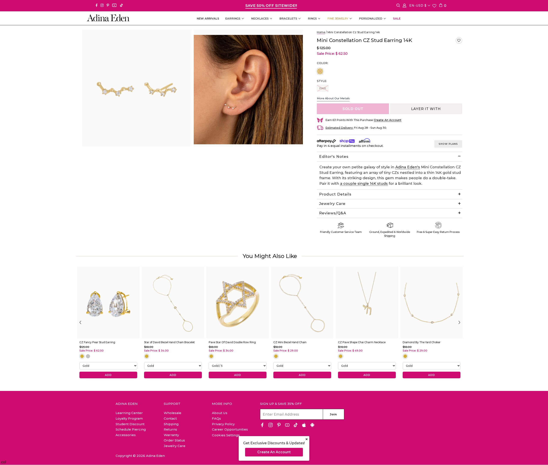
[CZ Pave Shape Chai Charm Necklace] (367, 302)
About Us (219, 413)
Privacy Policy (223, 424)
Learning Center (129, 413)
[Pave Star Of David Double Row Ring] (237, 302)
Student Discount (130, 424)
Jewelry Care (332, 203)
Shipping (171, 424)
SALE (397, 18)
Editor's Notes (333, 156)
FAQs (216, 418)
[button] (459, 40)
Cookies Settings (226, 435)
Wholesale (172, 413)
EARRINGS (232, 18)
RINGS (312, 18)
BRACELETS (288, 18)
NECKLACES (260, 18)
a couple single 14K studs (364, 183)
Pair (323, 88)
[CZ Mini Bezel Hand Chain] (302, 302)
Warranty (171, 435)
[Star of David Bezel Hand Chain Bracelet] (173, 302)
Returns (170, 429)
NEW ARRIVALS (208, 18)
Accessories (126, 435)
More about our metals (333, 98)
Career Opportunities (230, 429)
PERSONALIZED (370, 18)
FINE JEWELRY (338, 18)
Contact (170, 418)
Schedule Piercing (131, 429)
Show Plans (448, 143)
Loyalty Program (129, 418)
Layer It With (426, 109)
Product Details (335, 194)
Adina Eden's (407, 167)
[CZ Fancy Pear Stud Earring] (108, 302)
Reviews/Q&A (332, 213)
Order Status (174, 440)
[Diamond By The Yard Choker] (431, 302)
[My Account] (404, 6)
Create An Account (274, 452)
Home (321, 32)
